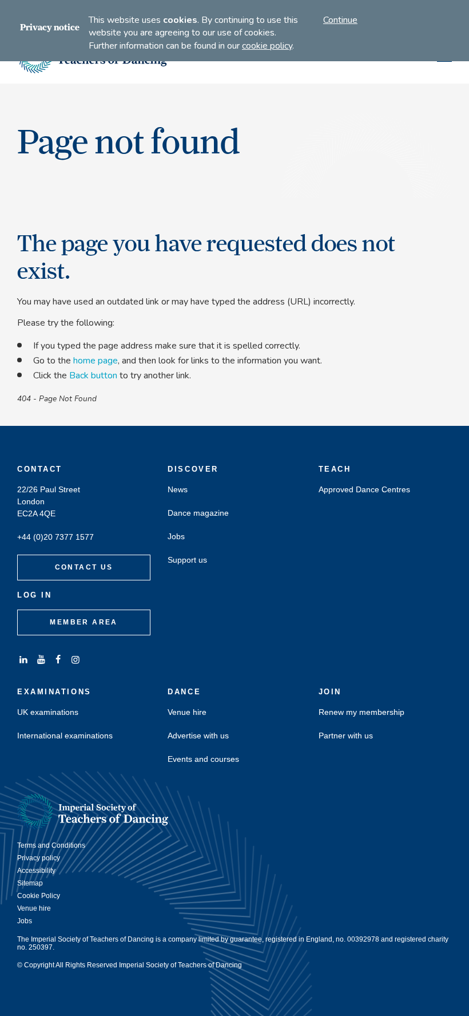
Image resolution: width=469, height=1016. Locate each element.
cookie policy (267, 45)
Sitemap (30, 883)
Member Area (83, 622)
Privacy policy (38, 858)
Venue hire (187, 712)
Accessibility (36, 871)
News (178, 489)
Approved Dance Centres (364, 489)
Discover (193, 469)
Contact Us (84, 567)
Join (330, 691)
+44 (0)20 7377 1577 (55, 537)
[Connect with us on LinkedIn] (23, 660)
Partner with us (346, 736)
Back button (93, 375)
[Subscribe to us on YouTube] (40, 660)
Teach (335, 469)
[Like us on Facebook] (58, 660)
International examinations (65, 736)
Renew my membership (361, 712)
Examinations (54, 691)
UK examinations (47, 712)
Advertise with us (198, 736)
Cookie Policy (38, 896)
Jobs (176, 536)
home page (95, 360)
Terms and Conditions (51, 845)
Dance (184, 691)
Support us (187, 560)
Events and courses (203, 759)
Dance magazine (198, 513)
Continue (340, 20)
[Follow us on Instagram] (75, 660)
